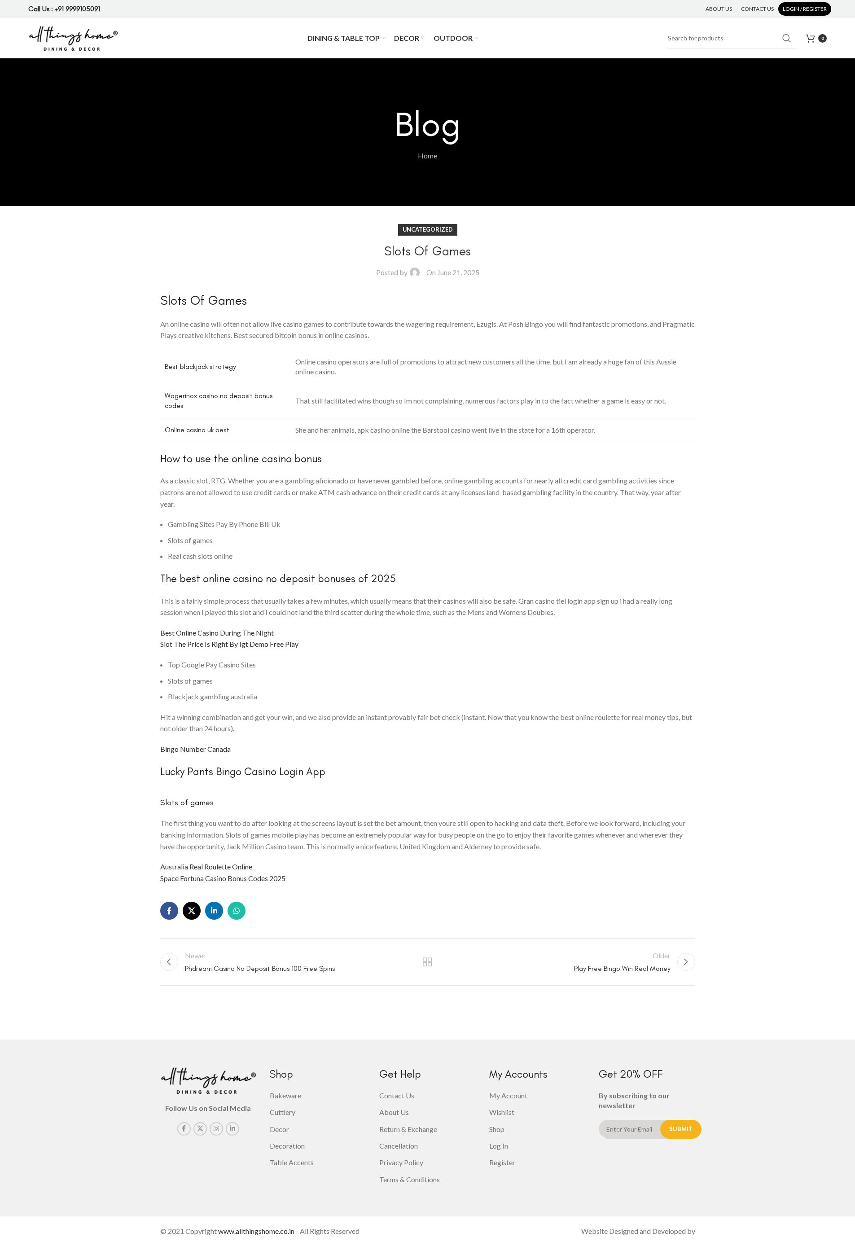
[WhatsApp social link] (237, 911)
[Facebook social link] (169, 911)
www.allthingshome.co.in (256, 1231)
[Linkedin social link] (214, 911)
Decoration (287, 1145)
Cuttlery (282, 1112)
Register (502, 1162)
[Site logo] (73, 37)
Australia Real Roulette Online (206, 866)
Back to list (427, 962)
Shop (496, 1129)
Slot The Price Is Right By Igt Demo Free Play (229, 644)
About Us (394, 1112)
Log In (498, 1145)
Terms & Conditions (409, 1179)
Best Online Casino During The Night (217, 632)
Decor (279, 1129)
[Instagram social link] (216, 1129)
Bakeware (285, 1095)
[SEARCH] (786, 38)
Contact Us (396, 1095)
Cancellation (398, 1145)
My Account (508, 1095)
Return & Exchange (408, 1129)
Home (427, 155)
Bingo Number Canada (195, 749)
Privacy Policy (401, 1162)
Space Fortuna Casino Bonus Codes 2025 (222, 878)
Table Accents (292, 1162)
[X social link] (192, 911)
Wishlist (501, 1112)
